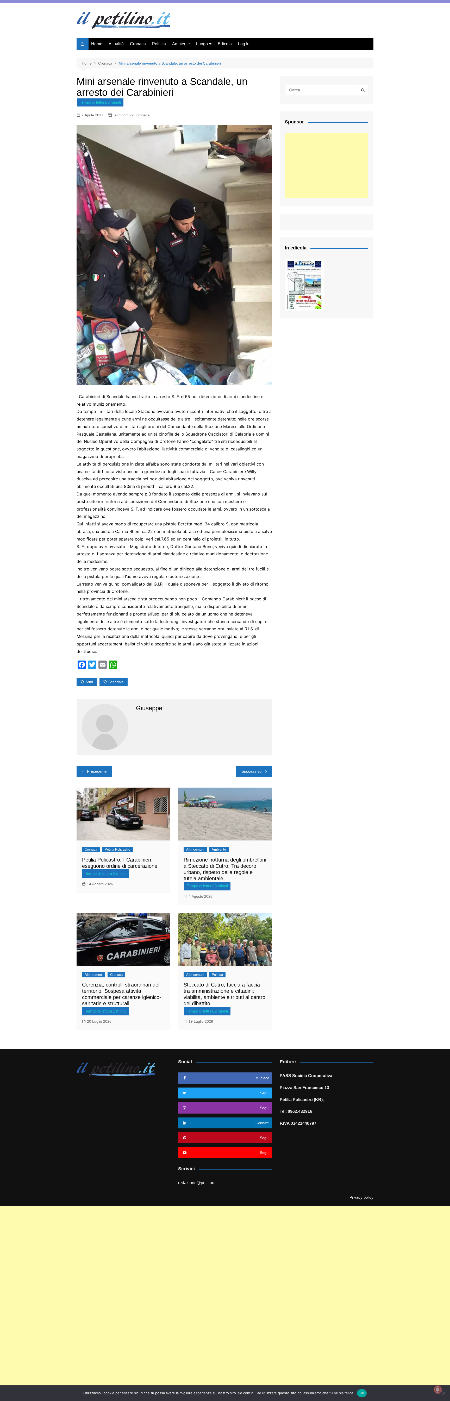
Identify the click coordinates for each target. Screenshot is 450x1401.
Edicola (225, 44)
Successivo (251, 771)
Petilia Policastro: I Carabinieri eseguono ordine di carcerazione (119, 863)
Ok (362, 1393)
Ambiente (181, 44)
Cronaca (138, 44)
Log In (243, 44)
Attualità (116, 44)
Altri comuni (124, 115)
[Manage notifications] (438, 1389)
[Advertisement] (326, 165)
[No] (443, 1393)
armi (89, 682)
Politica (159, 44)
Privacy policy (361, 1197)
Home (96, 44)
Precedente (97, 771)
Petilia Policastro (117, 849)
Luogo (202, 44)
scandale (116, 682)
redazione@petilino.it (197, 1182)
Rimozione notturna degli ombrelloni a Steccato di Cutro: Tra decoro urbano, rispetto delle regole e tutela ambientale (225, 869)
